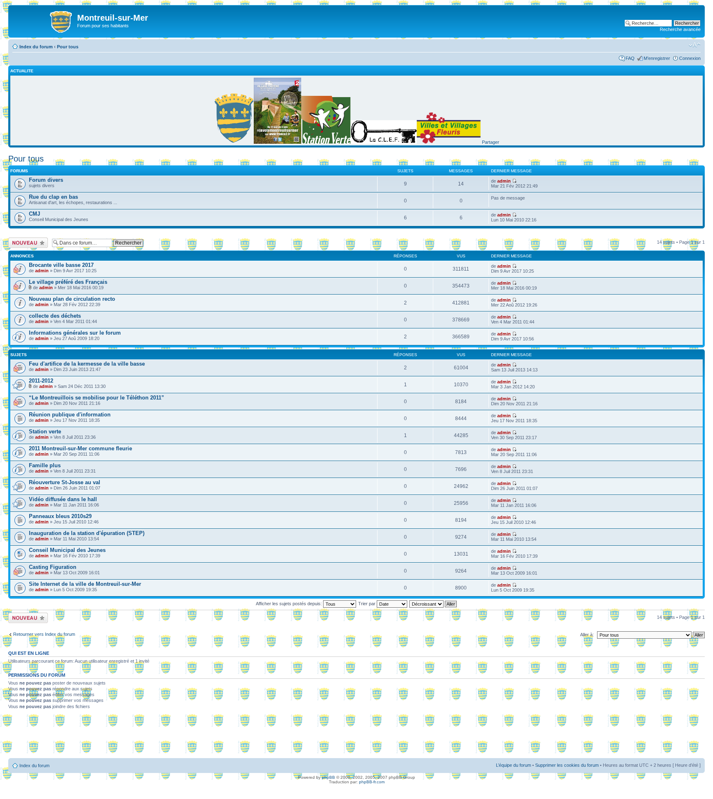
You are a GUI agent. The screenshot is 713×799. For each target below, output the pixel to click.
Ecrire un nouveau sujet (26, 242)
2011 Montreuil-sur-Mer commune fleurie (80, 448)
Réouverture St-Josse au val (64, 482)
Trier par (367, 603)
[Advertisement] (356, 736)
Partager (490, 142)
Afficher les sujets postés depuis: (289, 603)
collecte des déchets (55, 316)
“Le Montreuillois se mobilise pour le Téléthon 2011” (96, 398)
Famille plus (45, 465)
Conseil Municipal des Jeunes (67, 550)
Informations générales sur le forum (75, 333)
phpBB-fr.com (372, 782)
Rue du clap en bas (53, 197)
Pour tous (67, 46)
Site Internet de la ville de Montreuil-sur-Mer (85, 584)
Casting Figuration (52, 567)
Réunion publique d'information (70, 414)
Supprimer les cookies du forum (567, 765)
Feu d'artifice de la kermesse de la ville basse (87, 364)
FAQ (630, 58)
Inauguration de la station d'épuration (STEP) (86, 533)
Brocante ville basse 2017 (61, 265)
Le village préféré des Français (68, 282)
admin (504, 180)
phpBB (328, 777)
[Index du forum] (43, 20)
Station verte (45, 431)
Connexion (690, 58)
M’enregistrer (657, 58)
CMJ (34, 214)
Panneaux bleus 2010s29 (60, 516)
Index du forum (36, 46)
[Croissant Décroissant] (433, 603)
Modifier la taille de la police (695, 45)
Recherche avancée (680, 29)
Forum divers (46, 180)
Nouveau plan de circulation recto (72, 299)
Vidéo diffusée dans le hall (63, 499)
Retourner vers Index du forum (44, 634)
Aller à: (587, 634)
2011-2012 (41, 381)
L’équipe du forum (513, 765)
